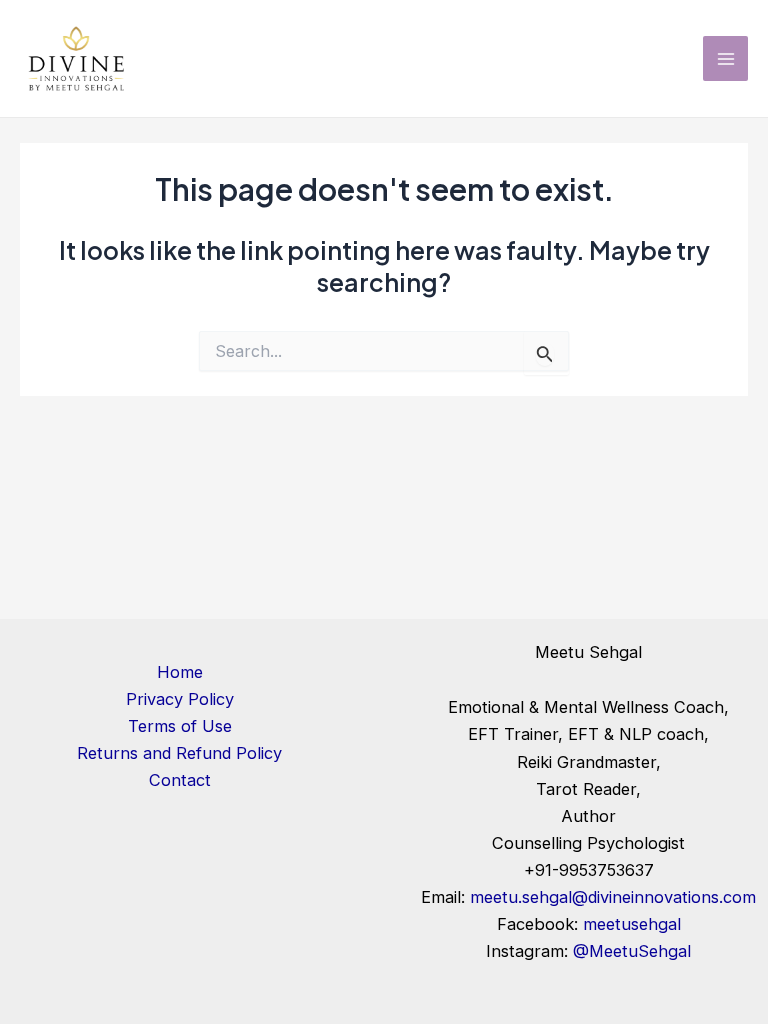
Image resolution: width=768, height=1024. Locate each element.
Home (180, 672)
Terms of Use (180, 726)
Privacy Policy (180, 699)
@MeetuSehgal (632, 951)
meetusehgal (632, 924)
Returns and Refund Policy (179, 753)
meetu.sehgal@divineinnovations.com (613, 897)
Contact (180, 780)
